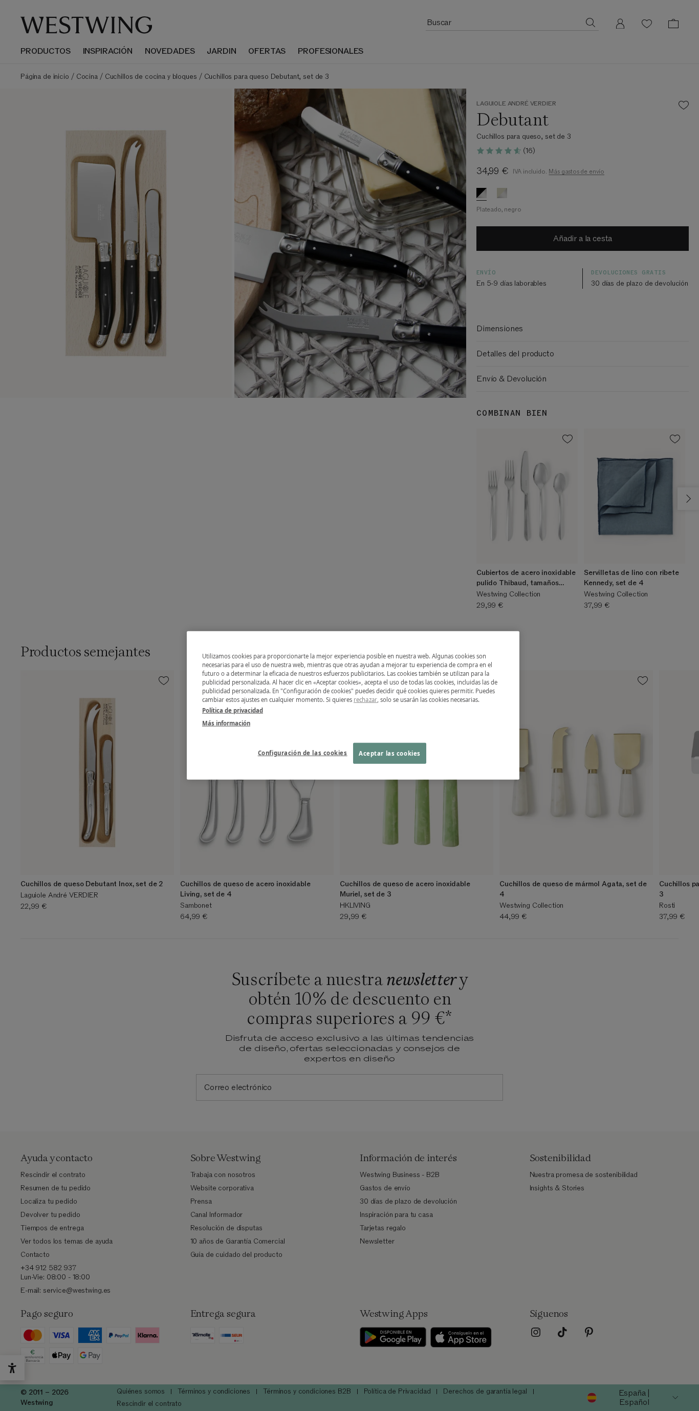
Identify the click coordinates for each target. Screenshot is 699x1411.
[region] (353, 705)
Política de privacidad (232, 710)
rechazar (365, 699)
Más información (226, 723)
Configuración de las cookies (302, 752)
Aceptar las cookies (390, 753)
